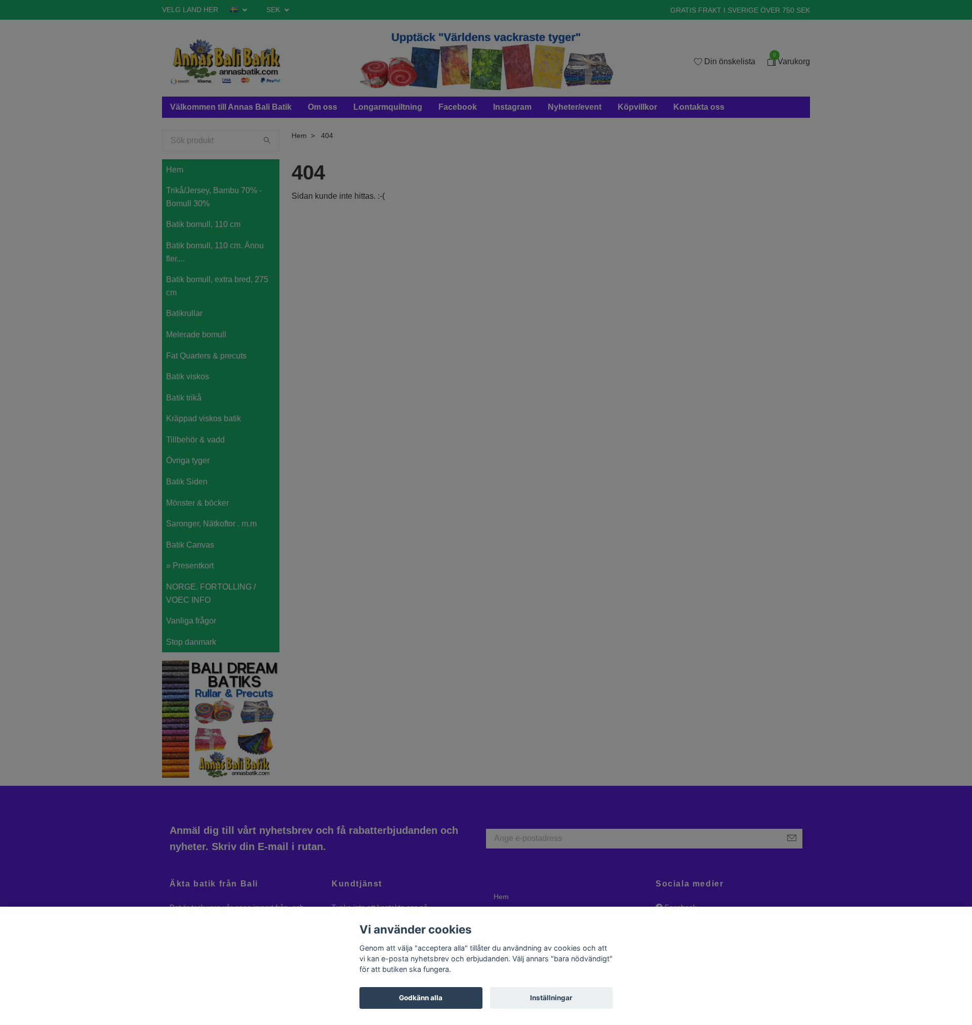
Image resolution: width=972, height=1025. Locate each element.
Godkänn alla (420, 998)
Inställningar (551, 998)
